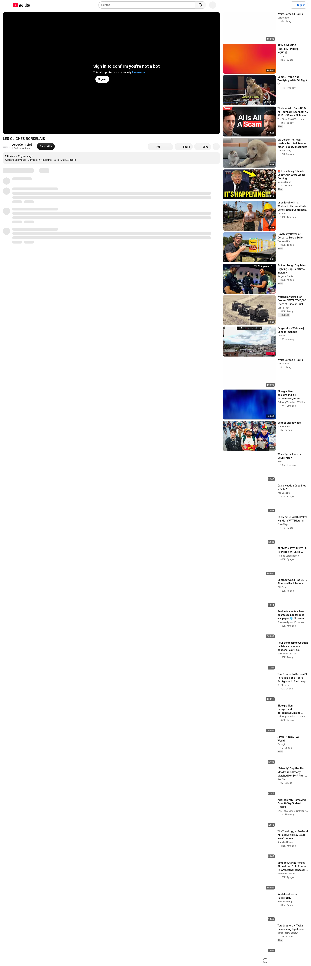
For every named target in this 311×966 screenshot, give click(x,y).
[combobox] (147, 5)
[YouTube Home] (21, 5)
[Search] (200, 5)
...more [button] (71, 159)
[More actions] (216, 146)
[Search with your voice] (212, 5)
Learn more (138, 72)
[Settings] (284, 5)
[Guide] (6, 5)
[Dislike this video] (168, 146)
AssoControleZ (22, 144)
